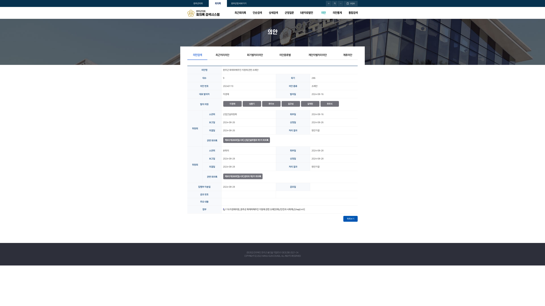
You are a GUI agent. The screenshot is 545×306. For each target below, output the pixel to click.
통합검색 (353, 12)
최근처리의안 (222, 55)
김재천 (310, 104)
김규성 (291, 104)
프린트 (352, 4)
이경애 (232, 104)
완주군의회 (198, 3)
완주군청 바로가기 (238, 3)
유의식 (329, 104)
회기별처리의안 (255, 55)
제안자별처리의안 (318, 55)
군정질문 (289, 12)
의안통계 (337, 12)
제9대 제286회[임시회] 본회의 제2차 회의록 (243, 176)
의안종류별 (285, 55)
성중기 (252, 104)
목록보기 (350, 219)
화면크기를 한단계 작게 (340, 3)
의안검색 (197, 55)
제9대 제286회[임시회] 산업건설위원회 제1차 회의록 (246, 140)
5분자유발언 (306, 12)
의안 (323, 12)
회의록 (218, 3)
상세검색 (273, 12)
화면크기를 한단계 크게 (328, 3)
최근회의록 (240, 12)
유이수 (271, 104)
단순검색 (257, 12)
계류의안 (347, 55)
